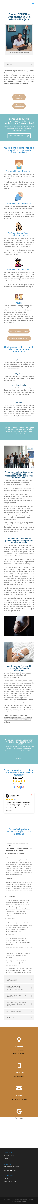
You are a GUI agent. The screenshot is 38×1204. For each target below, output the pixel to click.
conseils (19, 758)
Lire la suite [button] (9, 810)
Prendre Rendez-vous (19, 331)
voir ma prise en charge (19, 135)
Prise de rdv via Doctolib (19, 97)
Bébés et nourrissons (10, 1181)
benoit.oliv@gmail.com (19, 1099)
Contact (6, 1158)
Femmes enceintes (9, 1185)
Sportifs (6, 1178)
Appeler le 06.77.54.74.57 (19, 106)
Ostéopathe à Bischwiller (11, 1167)
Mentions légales (9, 1155)
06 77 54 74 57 (19, 1076)
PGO (24, 1201)
